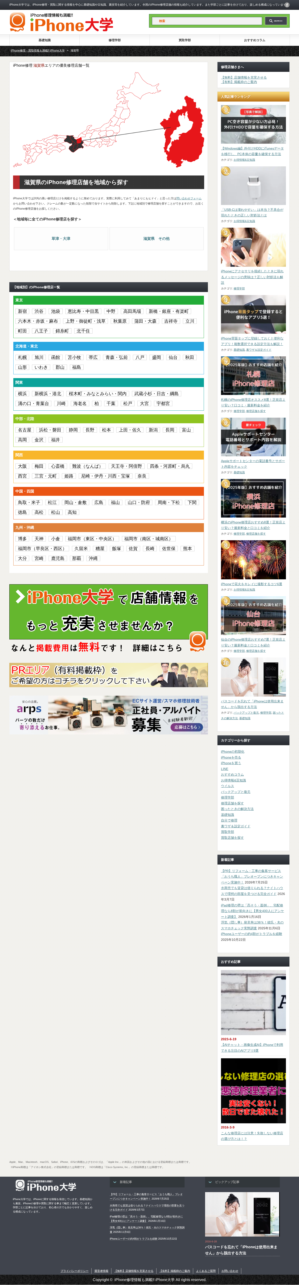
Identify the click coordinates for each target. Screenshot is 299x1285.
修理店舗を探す (256, 411)
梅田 (39, 466)
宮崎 (39, 558)
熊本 (187, 548)
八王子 (41, 331)
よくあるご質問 (206, 1271)
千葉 (111, 403)
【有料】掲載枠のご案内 (239, 82)
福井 (55, 439)
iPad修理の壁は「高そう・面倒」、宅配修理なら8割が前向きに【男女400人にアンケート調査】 (252, 911)
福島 (76, 367)
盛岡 (156, 357)
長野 (89, 429)
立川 (189, 321)
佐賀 (133, 548)
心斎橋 (57, 466)
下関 (192, 502)
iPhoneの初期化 (232, 751)
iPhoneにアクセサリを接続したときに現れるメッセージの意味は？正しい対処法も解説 (252, 277)
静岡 (73, 429)
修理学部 (115, 40)
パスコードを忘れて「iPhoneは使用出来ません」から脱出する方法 (241, 1250)
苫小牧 (74, 357)
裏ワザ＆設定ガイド (258, 349)
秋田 (189, 357)
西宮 (22, 476)
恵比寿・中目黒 (83, 311)
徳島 (22, 512)
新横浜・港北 (48, 393)
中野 (111, 311)
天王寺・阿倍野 (126, 466)
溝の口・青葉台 (33, 403)
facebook (287, 4)
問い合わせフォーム (189, 198)
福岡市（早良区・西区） (42, 548)
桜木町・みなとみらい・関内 (98, 393)
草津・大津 (61, 239)
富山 (186, 429)
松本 (106, 429)
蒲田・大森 (145, 321)
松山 (55, 512)
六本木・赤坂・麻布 (38, 321)
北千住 (83, 331)
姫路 (68, 476)
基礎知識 (45, 40)
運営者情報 (101, 1271)
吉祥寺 (171, 321)
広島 (98, 502)
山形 (22, 367)
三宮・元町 (46, 476)
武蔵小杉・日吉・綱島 (156, 393)
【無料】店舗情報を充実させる (244, 77)
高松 (39, 512)
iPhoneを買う (231, 763)
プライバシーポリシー (75, 1271)
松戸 (127, 403)
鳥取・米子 (29, 502)
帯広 (93, 357)
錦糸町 (62, 331)
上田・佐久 (130, 429)
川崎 (61, 403)
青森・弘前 (117, 357)
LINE (224, 769)
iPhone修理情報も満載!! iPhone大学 (144, 1280)
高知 (72, 512)
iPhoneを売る (231, 757)
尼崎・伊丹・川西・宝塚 (105, 476)
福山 (115, 502)
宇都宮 (163, 403)
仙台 (173, 357)
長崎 (150, 548)
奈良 (142, 476)
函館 (55, 357)
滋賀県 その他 (156, 239)
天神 (39, 538)
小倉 (55, 538)
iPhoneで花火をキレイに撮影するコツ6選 (251, 584)
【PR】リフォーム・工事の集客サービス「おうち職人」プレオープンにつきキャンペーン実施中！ (252, 876)
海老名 (80, 403)
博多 (22, 538)
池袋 (55, 311)
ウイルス (227, 786)
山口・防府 (139, 502)
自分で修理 (229, 820)
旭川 (39, 357)
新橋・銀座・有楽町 (169, 311)
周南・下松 (169, 502)
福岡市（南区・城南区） (148, 538)
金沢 (39, 439)
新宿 (22, 311)
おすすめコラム (254, 40)
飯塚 (116, 548)
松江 (52, 502)
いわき (41, 367)
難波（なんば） (87, 466)
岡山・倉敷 (75, 502)
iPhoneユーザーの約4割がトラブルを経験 (251, 934)
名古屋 (24, 429)
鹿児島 (57, 558)
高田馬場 (132, 311)
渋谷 (39, 311)
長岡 (169, 429)
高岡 (22, 439)
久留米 (81, 548)
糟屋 (100, 548)
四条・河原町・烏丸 (170, 466)
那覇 (76, 558)
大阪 (22, 466)
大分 (22, 558)
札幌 (22, 357)
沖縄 (93, 558)
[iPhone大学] (61, 30)
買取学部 (185, 40)
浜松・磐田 (50, 429)
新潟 (153, 429)
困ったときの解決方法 (237, 809)
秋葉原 (120, 321)
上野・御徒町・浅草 (86, 321)
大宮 (144, 403)
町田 (22, 331)
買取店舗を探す (232, 838)
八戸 (139, 357)
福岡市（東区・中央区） (92, 538)
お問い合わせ (229, 1271)
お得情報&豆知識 (244, 159)
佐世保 (168, 548)
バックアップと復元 (246, 712)
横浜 (22, 393)
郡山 (60, 367)
